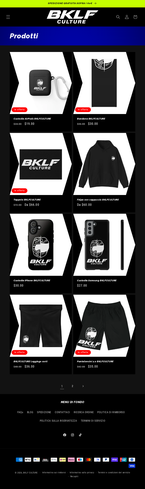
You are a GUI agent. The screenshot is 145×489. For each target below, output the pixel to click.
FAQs (20, 412)
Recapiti (74, 476)
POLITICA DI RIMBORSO (111, 412)
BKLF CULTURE (30, 472)
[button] (8, 17)
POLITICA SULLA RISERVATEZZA (58, 420)
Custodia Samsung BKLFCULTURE (97, 280)
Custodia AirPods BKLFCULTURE (32, 118)
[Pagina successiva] (83, 386)
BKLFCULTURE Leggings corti (31, 361)
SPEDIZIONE (44, 412)
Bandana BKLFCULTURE (91, 118)
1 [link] (62, 386)
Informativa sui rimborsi (54, 472)
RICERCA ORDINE (84, 412)
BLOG (30, 412)
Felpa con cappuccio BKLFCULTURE (98, 199)
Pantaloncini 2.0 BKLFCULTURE (95, 361)
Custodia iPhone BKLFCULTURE (32, 280)
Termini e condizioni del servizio (114, 472)
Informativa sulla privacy (82, 472)
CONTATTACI (62, 412)
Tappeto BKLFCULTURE (27, 199)
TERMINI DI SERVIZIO (93, 420)
